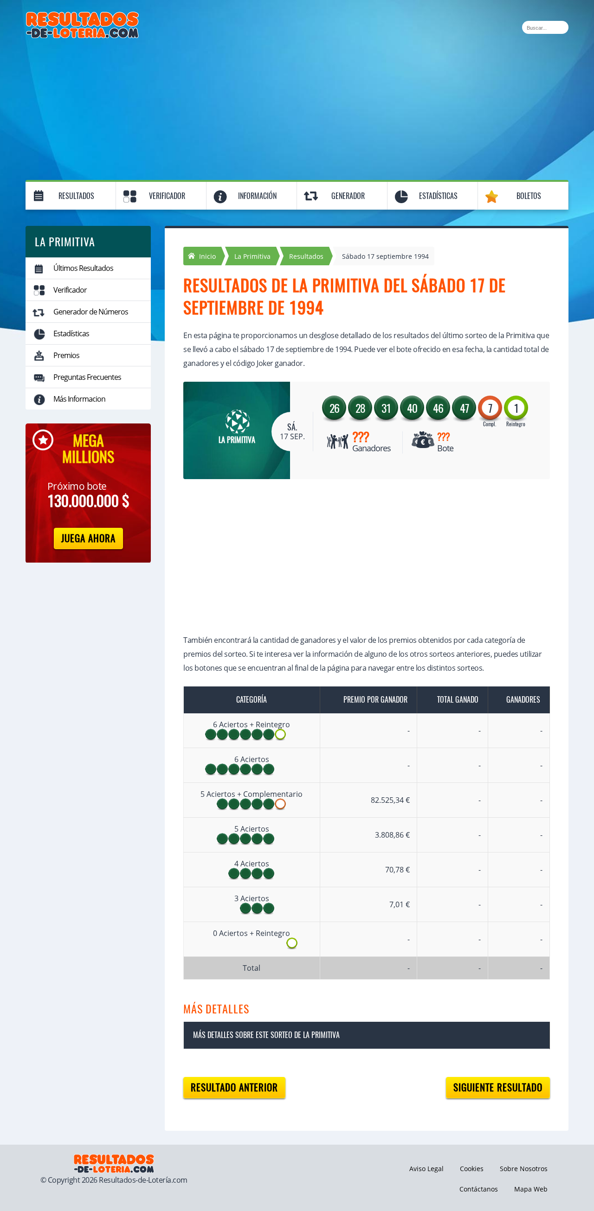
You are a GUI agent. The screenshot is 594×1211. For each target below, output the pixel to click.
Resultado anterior (234, 1087)
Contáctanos (478, 1189)
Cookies (472, 1168)
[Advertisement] (297, 108)
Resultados (76, 196)
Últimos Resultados (83, 268)
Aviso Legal (426, 1168)
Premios (66, 355)
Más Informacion (79, 399)
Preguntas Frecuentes (87, 377)
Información (257, 196)
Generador (348, 196)
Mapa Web (531, 1189)
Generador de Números (90, 312)
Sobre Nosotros (524, 1168)
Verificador (167, 196)
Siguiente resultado (497, 1087)
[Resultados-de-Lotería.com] (82, 17)
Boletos (529, 196)
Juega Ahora (88, 538)
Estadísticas (438, 196)
